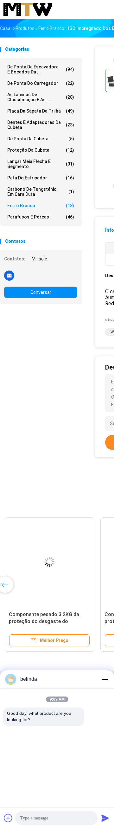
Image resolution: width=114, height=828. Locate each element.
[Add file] (8, 818)
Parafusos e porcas (40, 216)
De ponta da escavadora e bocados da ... (40, 69)
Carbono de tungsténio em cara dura (40, 192)
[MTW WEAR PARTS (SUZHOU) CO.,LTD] (28, 9)
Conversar (40, 292)
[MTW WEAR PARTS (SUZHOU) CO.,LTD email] (9, 275)
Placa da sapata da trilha (40, 111)
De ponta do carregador (40, 83)
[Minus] (105, 679)
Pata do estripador (40, 177)
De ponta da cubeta (40, 138)
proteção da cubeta (40, 150)
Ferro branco (40, 205)
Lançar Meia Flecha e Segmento (40, 164)
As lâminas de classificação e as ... (40, 97)
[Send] (105, 818)
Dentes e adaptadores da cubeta (40, 125)
